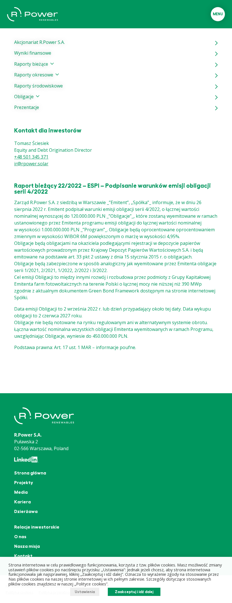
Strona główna (30, 473)
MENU (218, 14)
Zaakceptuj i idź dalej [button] (134, 592)
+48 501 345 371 (31, 157)
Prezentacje (26, 107)
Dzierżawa (26, 511)
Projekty (23, 482)
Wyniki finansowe (32, 52)
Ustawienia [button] (85, 592)
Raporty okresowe (33, 74)
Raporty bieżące (31, 64)
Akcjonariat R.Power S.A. (39, 42)
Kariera (22, 502)
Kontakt (23, 556)
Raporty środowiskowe (38, 85)
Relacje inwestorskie (36, 527)
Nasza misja (27, 546)
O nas (20, 536)
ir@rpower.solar (31, 164)
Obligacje (24, 96)
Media (21, 492)
